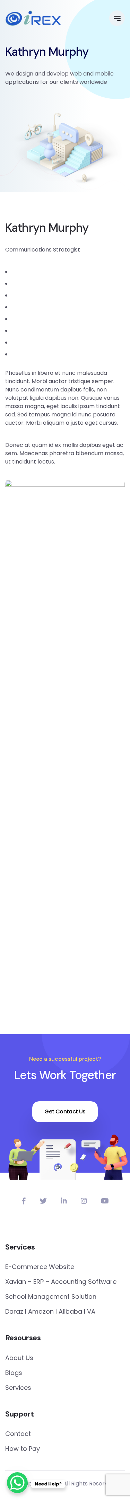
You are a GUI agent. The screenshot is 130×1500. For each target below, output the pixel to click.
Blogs (13, 1372)
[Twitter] (43, 1201)
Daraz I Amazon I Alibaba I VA (50, 1311)
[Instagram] (84, 1201)
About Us (19, 1357)
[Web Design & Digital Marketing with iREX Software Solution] (33, 18)
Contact (18, 1433)
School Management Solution (50, 1296)
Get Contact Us (64, 1111)
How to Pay (22, 1448)
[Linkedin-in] (64, 1201)
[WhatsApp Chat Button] (17, 1482)
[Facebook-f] (24, 1201)
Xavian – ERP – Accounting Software (60, 1281)
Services (18, 1387)
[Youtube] (105, 1201)
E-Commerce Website (39, 1266)
